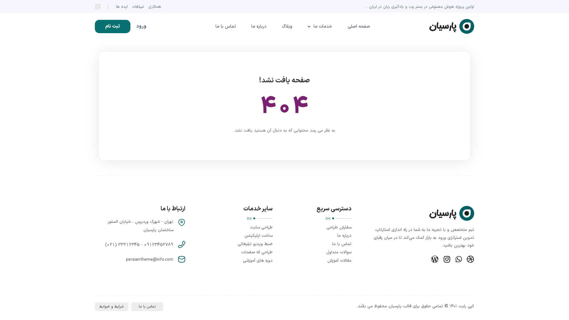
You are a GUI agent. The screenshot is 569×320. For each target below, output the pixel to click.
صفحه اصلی (359, 26)
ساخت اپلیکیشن (258, 236)
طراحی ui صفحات (257, 252)
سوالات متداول (338, 252)
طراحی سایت (261, 227)
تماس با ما (225, 26)
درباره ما (258, 26)
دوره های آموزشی (258, 260)
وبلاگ (287, 26)
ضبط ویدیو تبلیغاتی (255, 244)
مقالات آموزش (339, 260)
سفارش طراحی (339, 227)
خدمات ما (323, 26)
